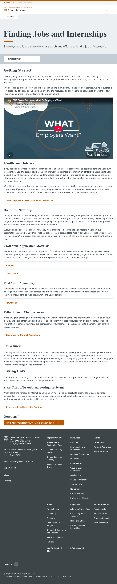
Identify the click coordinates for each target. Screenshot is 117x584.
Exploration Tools (101, 513)
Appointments (53, 509)
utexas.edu (9, 2)
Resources (11, 16)
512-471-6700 (10, 468)
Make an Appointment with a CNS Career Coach (30, 423)
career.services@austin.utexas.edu (18, 461)
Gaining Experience (78, 475)
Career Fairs (99, 442)
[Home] (4, 16)
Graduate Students (102, 518)
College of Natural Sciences (24, 3)
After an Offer (76, 484)
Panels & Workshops (102, 447)
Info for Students (101, 504)
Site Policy (28, 576)
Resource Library (101, 522)
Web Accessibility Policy (44, 576)
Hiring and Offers (77, 521)
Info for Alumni (77, 548)
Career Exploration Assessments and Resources (29, 200)
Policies (50, 542)
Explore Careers (54, 438)
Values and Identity (78, 480)
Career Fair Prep (77, 493)
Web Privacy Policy (64, 576)
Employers (75, 504)
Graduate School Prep (79, 454)
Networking (11, 303)
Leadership (52, 513)
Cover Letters (12, 273)
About (50, 504)
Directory (51, 518)
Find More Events (101, 451)
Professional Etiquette (79, 498)
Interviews (74, 459)
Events (97, 438)
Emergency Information (12, 576)
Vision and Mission (55, 537)
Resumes (10, 265)
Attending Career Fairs (80, 509)
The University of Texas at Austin (18, 574)
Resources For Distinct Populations (22, 335)
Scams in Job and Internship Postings (24, 407)
